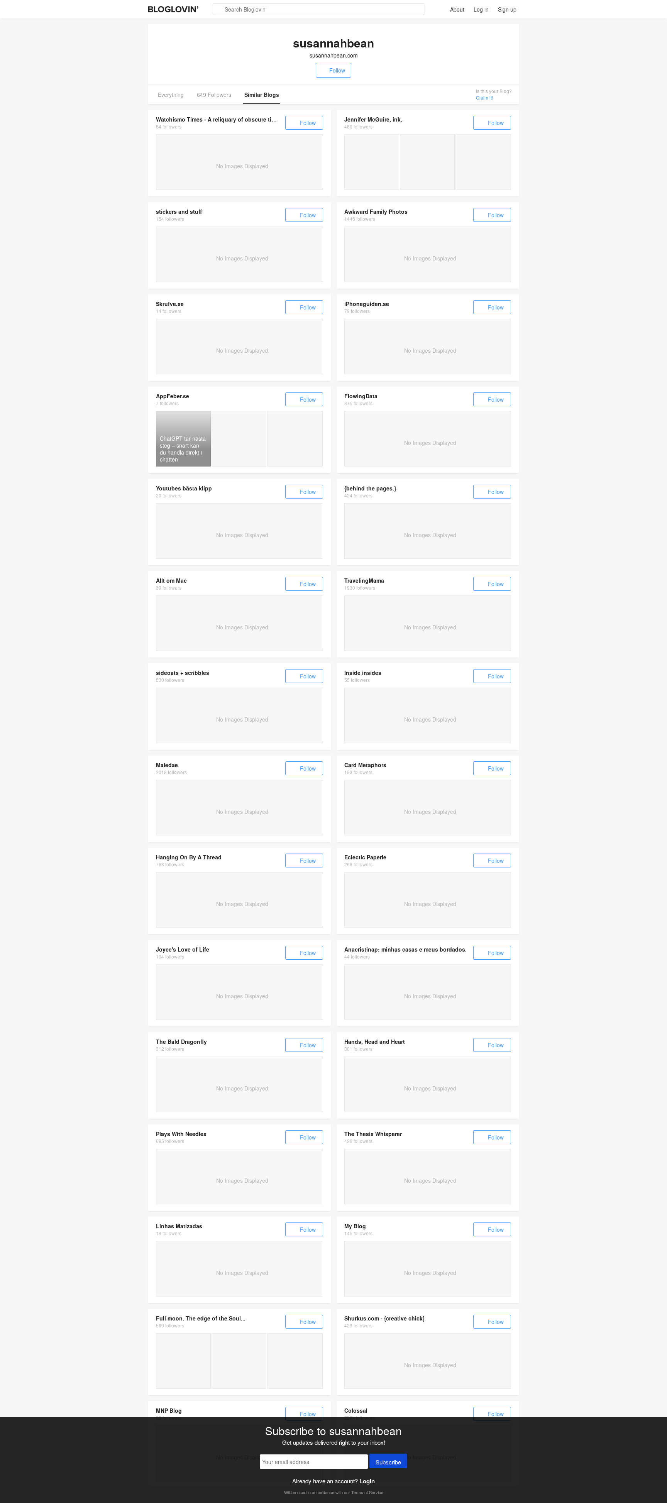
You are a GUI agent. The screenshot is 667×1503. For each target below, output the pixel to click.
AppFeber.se (172, 396)
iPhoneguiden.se (366, 304)
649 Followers (214, 94)
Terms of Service (367, 1492)
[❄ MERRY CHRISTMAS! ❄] (239, 1361)
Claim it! (484, 97)
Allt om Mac (171, 580)
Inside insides (362, 672)
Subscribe (388, 1462)
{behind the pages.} (370, 488)
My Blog (355, 1226)
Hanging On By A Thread (189, 857)
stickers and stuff (179, 211)
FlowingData (361, 396)
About (457, 9)
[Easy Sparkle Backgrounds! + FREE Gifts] (427, 162)
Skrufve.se (170, 304)
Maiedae (167, 765)
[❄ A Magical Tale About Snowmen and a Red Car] (295, 1361)
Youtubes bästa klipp (184, 488)
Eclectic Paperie (365, 857)
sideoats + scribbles (182, 672)
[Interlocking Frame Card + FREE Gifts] (483, 162)
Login (367, 1481)
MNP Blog (169, 1410)
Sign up (507, 9)
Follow (337, 70)
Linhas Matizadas (179, 1226)
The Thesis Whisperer (373, 1134)
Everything (171, 94)
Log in (481, 9)
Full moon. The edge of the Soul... (200, 1318)
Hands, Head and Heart (374, 1041)
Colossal (355, 1410)
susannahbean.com (334, 55)
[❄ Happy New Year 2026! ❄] (183, 1361)
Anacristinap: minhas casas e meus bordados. (405, 949)
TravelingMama (364, 580)
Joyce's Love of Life (182, 949)
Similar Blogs (261, 94)
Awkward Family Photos (376, 211)
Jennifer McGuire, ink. (373, 119)
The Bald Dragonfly (181, 1041)
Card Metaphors (365, 765)
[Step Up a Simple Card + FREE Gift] (371, 162)
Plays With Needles (181, 1134)
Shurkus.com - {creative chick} (384, 1318)
